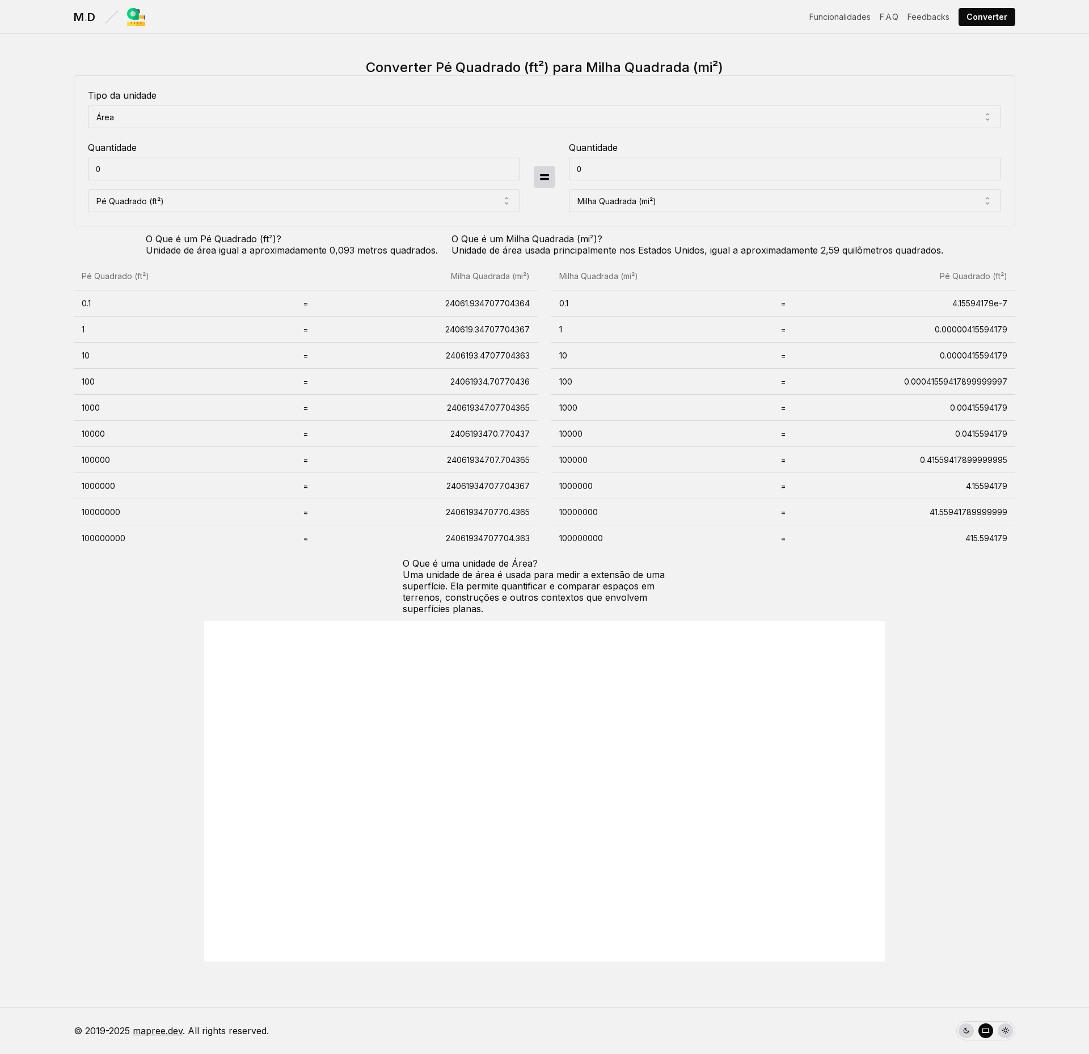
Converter (986, 17)
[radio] (966, 1031)
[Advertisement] (544, 791)
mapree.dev (158, 1030)
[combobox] (544, 117)
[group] (985, 1031)
